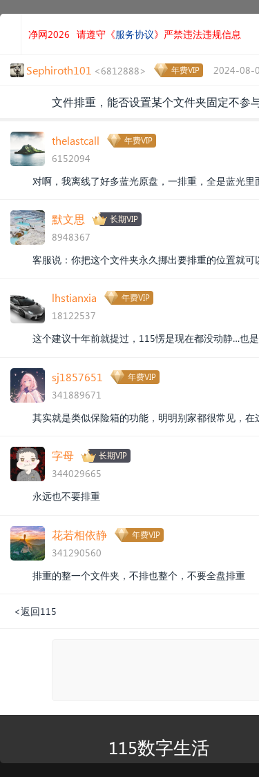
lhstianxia (74, 297)
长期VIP (124, 219)
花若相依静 (79, 534)
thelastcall (75, 140)
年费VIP (185, 70)
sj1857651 (77, 377)
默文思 (68, 219)
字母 (63, 455)
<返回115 (35, 611)
